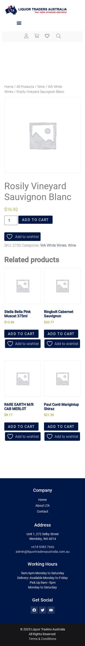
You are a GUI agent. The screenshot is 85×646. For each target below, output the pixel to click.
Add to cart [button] (21, 333)
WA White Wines (53, 245)
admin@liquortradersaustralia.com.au (43, 551)
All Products (25, 86)
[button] (19, 23)
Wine (41, 86)
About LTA (42, 505)
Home (8, 86)
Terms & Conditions (42, 639)
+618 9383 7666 (42, 547)
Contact (42, 511)
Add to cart (35, 219)
